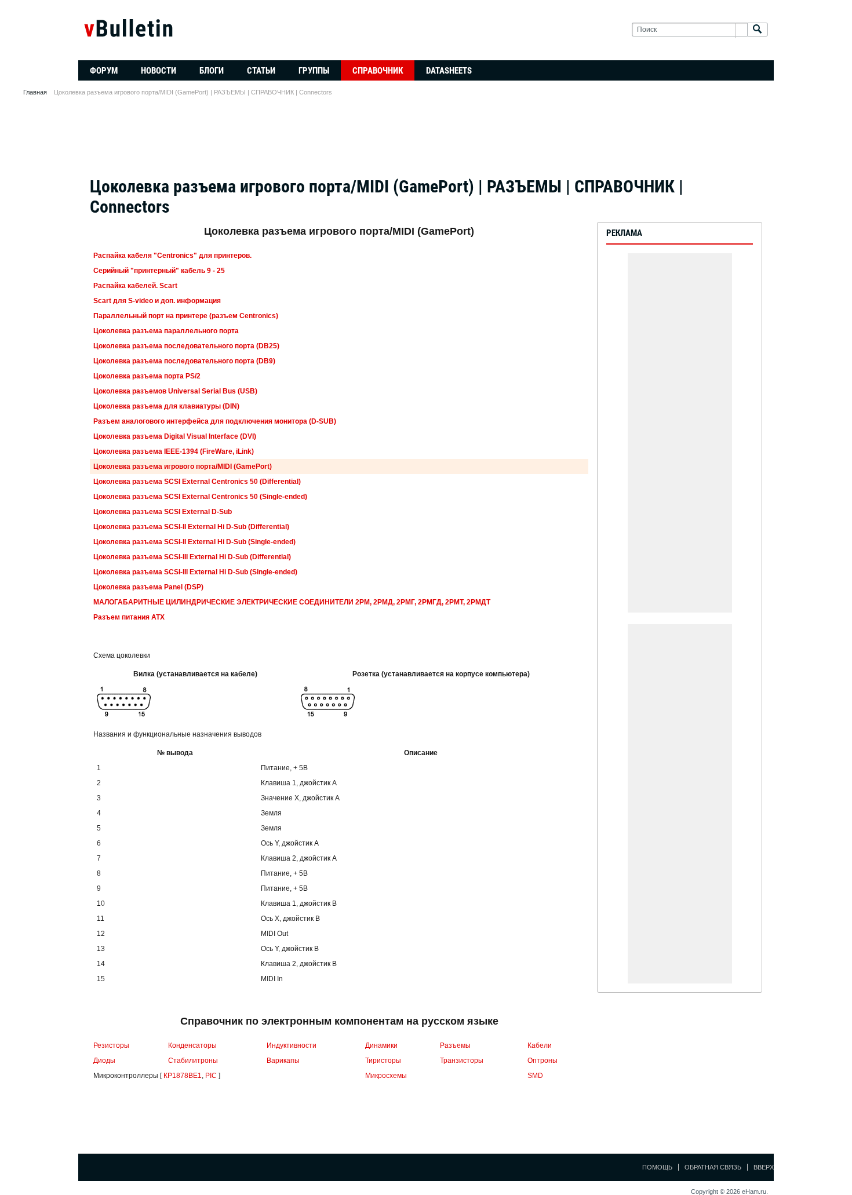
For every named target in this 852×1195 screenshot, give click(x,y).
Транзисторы (461, 1060)
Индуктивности (291, 1045)
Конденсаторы (192, 1045)
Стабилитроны (193, 1060)
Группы (313, 70)
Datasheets (449, 70)
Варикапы (283, 1060)
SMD (535, 1076)
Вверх (763, 1167)
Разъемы (455, 1045)
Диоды (104, 1060)
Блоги (211, 70)
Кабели (539, 1045)
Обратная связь (712, 1167)
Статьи (261, 70)
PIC (211, 1076)
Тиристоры (383, 1060)
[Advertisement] (426, 140)
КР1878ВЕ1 (182, 1076)
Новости (158, 70)
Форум (104, 70)
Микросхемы (386, 1076)
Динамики (381, 1045)
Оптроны (542, 1060)
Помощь (657, 1167)
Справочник (377, 70)
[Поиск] (757, 30)
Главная (35, 92)
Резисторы (111, 1045)
